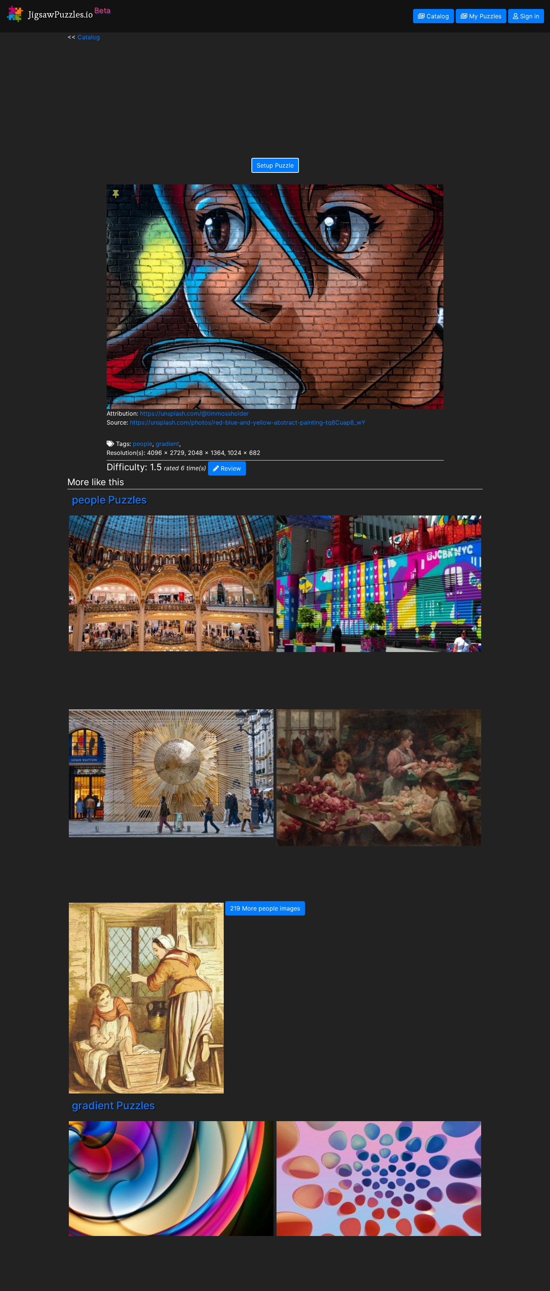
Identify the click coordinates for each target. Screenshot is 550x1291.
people (142, 443)
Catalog (437, 16)
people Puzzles (109, 499)
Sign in (528, 16)
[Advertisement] (275, 94)
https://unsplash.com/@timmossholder (194, 413)
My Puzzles (484, 16)
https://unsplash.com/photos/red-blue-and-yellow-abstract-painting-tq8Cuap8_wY (248, 422)
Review (230, 468)
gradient (167, 443)
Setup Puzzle (275, 165)
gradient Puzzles (113, 1105)
